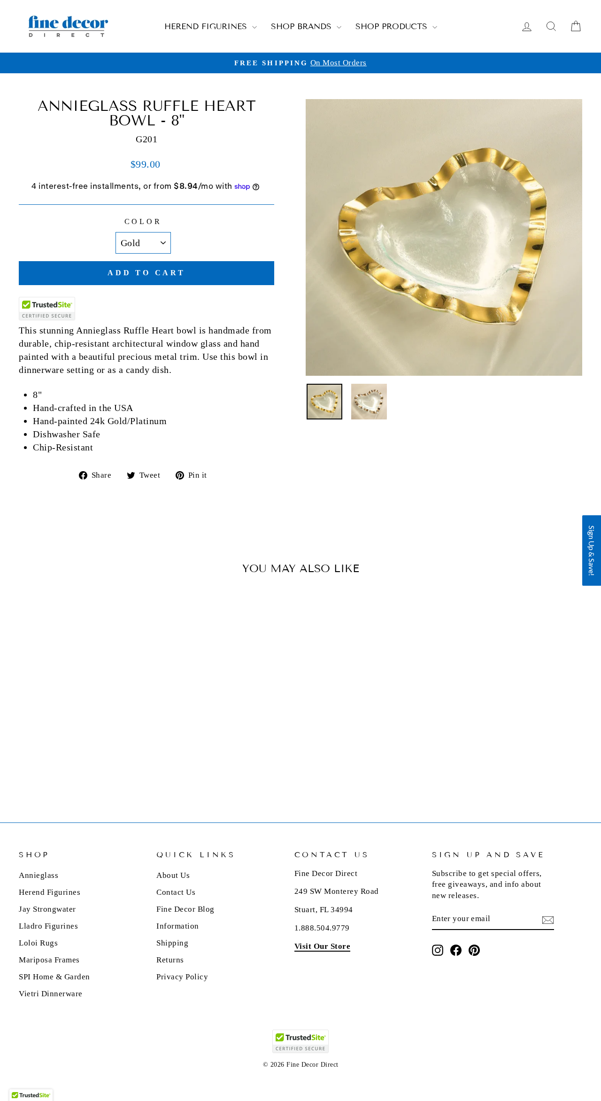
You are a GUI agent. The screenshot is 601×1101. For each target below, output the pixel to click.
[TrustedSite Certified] (47, 308)
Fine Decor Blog (185, 909)
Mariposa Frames (49, 959)
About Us (173, 875)
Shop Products (392, 26)
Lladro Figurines (48, 926)
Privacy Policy (182, 976)
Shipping (172, 942)
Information (177, 926)
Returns (170, 959)
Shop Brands (302, 26)
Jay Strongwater (47, 909)
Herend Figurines (207, 26)
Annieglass (38, 875)
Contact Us (175, 892)
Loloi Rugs (38, 942)
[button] (591, 550)
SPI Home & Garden (54, 976)
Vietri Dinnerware (51, 993)
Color (143, 221)
